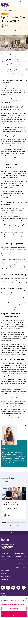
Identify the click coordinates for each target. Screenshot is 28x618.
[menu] (25, 4)
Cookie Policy (3, 595)
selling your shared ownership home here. (13, 418)
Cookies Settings (14, 608)
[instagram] (13, 588)
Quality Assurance (5, 576)
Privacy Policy (4, 593)
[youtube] (18, 588)
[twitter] (8, 588)
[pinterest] (24, 588)
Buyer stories (4, 579)
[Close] (26, 598)
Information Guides (20, 559)
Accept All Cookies (14, 615)
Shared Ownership (5, 556)
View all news (4, 481)
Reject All (14, 612)
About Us (3, 573)
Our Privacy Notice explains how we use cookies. (13, 604)
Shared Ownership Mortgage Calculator (20, 562)
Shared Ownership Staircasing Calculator (20, 566)
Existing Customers (20, 556)
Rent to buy (4, 559)
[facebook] (3, 588)
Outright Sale (4, 562)
